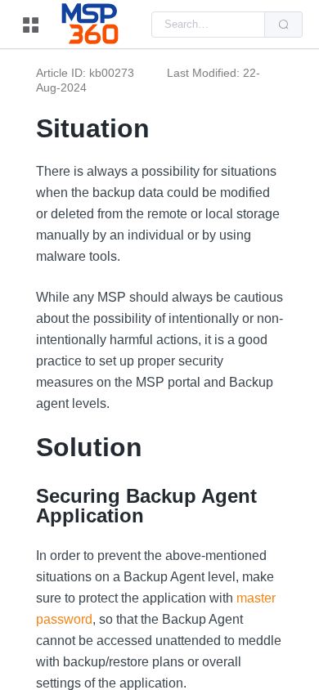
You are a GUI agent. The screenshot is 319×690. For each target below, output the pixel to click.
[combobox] (208, 24)
